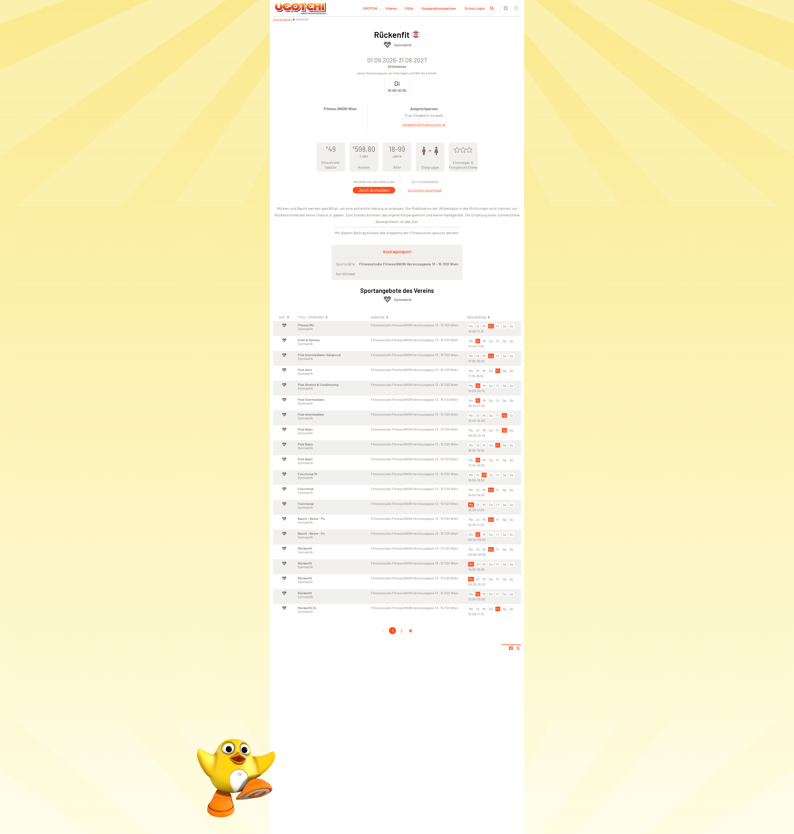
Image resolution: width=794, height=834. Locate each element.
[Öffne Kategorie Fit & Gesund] (387, 44)
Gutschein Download (424, 190)
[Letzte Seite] (410, 630)
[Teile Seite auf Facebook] (511, 648)
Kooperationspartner (439, 8)
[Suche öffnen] (491, 8)
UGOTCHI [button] (370, 8)
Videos (391, 8)
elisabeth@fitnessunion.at (424, 124)
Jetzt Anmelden (374, 190)
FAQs (409, 8)
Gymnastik (402, 45)
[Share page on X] (518, 648)
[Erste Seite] (383, 630)
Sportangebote (282, 19)
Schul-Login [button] (475, 8)
